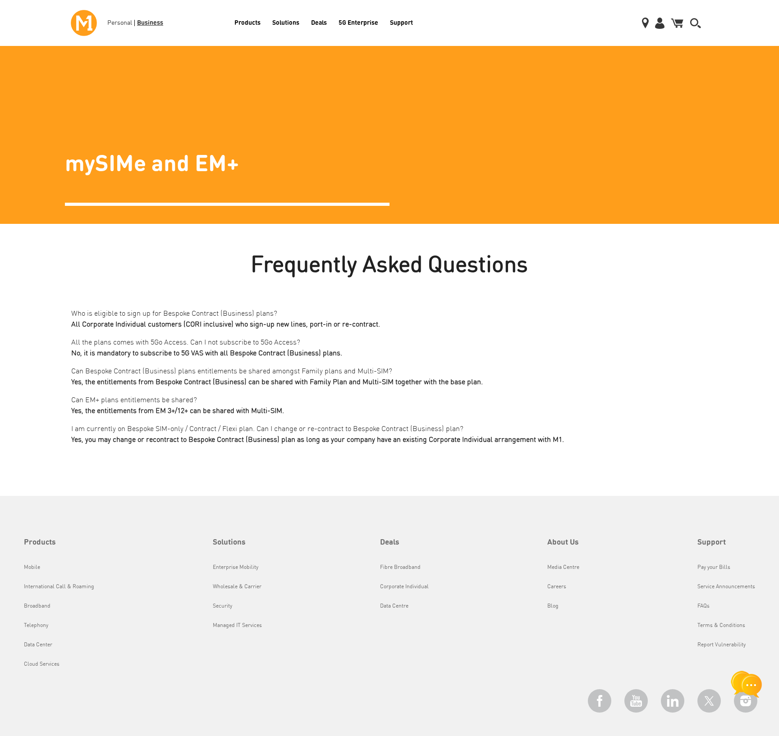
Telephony (36, 625)
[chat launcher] (746, 684)
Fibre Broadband (400, 567)
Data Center (38, 645)
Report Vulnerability (721, 645)
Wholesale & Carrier (237, 587)
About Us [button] (563, 542)
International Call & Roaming (59, 587)
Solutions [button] (229, 542)
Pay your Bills (713, 567)
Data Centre (394, 606)
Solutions (285, 22)
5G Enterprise (358, 22)
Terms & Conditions (721, 625)
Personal (119, 23)
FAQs (703, 606)
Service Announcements (726, 587)
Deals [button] (389, 542)
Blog (553, 606)
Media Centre (563, 567)
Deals (319, 22)
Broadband (37, 606)
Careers (556, 587)
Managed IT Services (237, 625)
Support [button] (711, 542)
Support (401, 22)
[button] (695, 23)
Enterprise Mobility (235, 567)
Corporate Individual (404, 587)
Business (150, 22)
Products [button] (40, 542)
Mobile (32, 567)
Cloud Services (42, 664)
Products (247, 22)
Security (222, 606)
